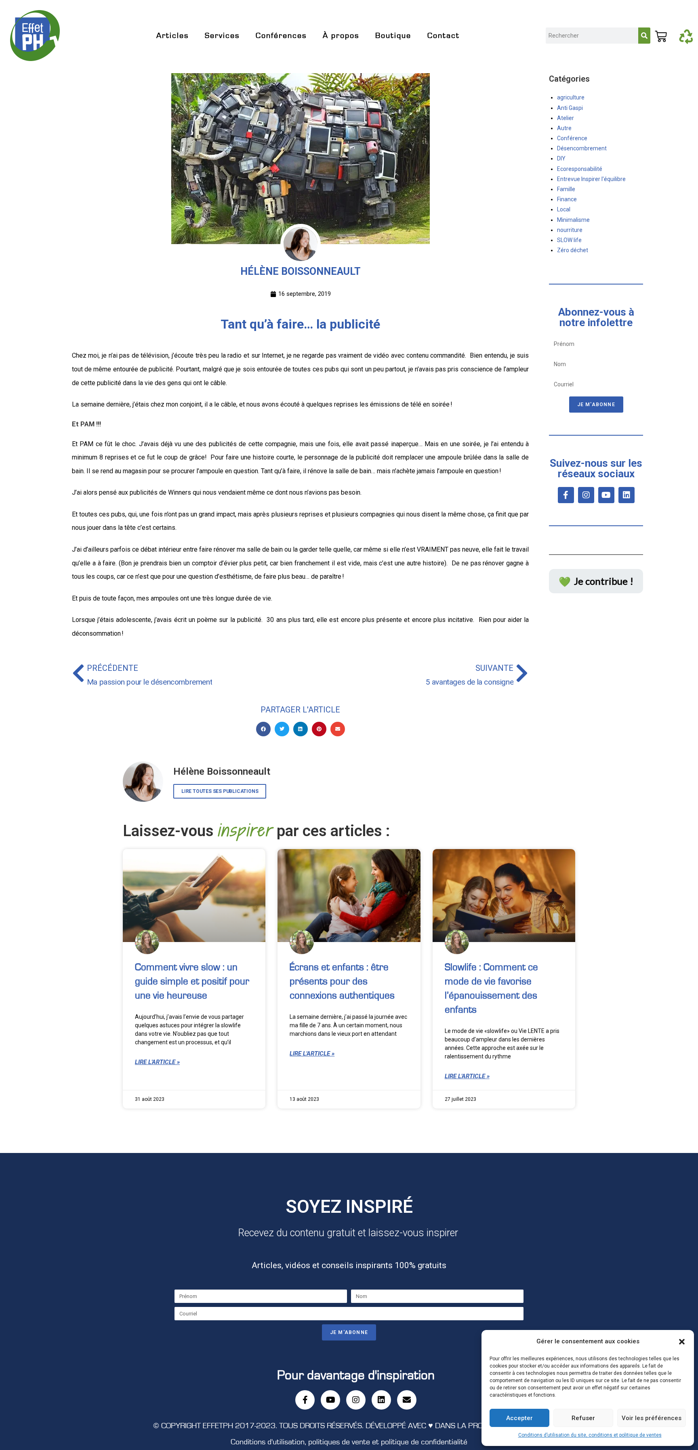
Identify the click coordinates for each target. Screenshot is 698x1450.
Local (563, 209)
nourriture (569, 230)
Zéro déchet (572, 250)
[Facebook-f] (566, 495)
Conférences (281, 36)
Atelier (565, 118)
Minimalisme (573, 220)
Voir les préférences (651, 1418)
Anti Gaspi (570, 108)
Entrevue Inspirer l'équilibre (591, 179)
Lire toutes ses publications (219, 791)
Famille (566, 189)
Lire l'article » (157, 1062)
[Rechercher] (644, 35)
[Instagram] (586, 495)
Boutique (393, 36)
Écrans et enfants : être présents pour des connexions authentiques (342, 981)
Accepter (519, 1418)
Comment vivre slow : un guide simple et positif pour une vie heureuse (192, 981)
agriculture (570, 97)
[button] (682, 1342)
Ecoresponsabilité (579, 169)
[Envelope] (406, 1400)
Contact (443, 36)
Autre (564, 128)
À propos (341, 36)
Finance (567, 199)
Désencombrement (582, 148)
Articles (172, 36)
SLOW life (569, 240)
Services (222, 36)
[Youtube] (606, 495)
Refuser (583, 1418)
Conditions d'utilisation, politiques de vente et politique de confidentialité (349, 1442)
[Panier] (664, 31)
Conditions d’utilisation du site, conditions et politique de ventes (590, 1435)
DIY (561, 158)
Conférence (572, 138)
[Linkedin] (626, 495)
